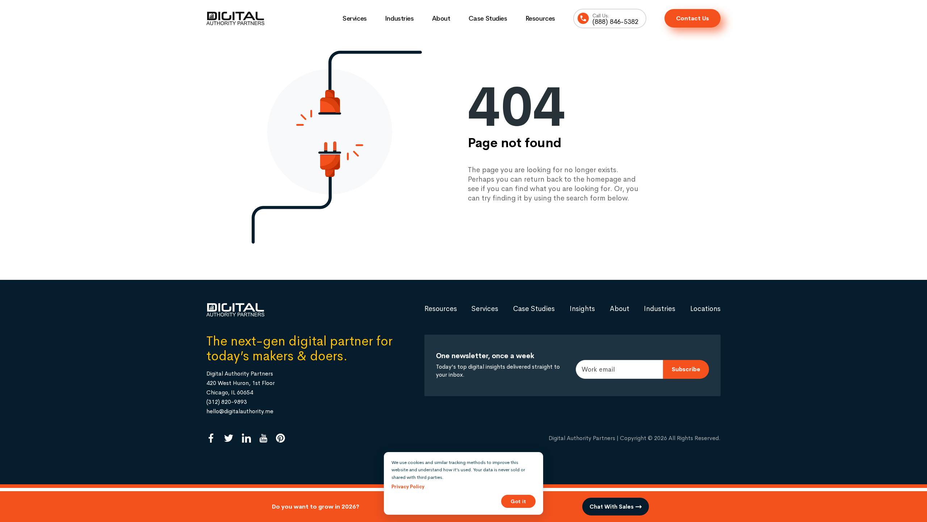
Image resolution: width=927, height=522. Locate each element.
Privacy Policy (407, 487)
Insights (582, 308)
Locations (705, 308)
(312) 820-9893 (226, 402)
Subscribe (686, 369)
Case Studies (488, 18)
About (441, 18)
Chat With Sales (612, 506)
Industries (399, 18)
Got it (518, 501)
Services (355, 18)
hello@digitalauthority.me (239, 411)
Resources (540, 18)
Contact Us (692, 18)
